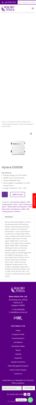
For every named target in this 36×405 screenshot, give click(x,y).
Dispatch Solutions (18, 362)
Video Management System (18, 366)
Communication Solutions (14, 122)
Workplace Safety (18, 346)
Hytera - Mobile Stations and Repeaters (14, 207)
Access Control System (18, 370)
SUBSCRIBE (28, 388)
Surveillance (18, 342)
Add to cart (17, 194)
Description (9, 217)
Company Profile (18, 334)
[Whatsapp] (30, 400)
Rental (18, 350)
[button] (31, 134)
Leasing (18, 354)
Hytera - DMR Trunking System (23, 204)
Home (3, 122)
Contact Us (18, 374)
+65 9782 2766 (10, 2)
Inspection (18, 358)
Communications (18, 338)
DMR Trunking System (26, 124)
